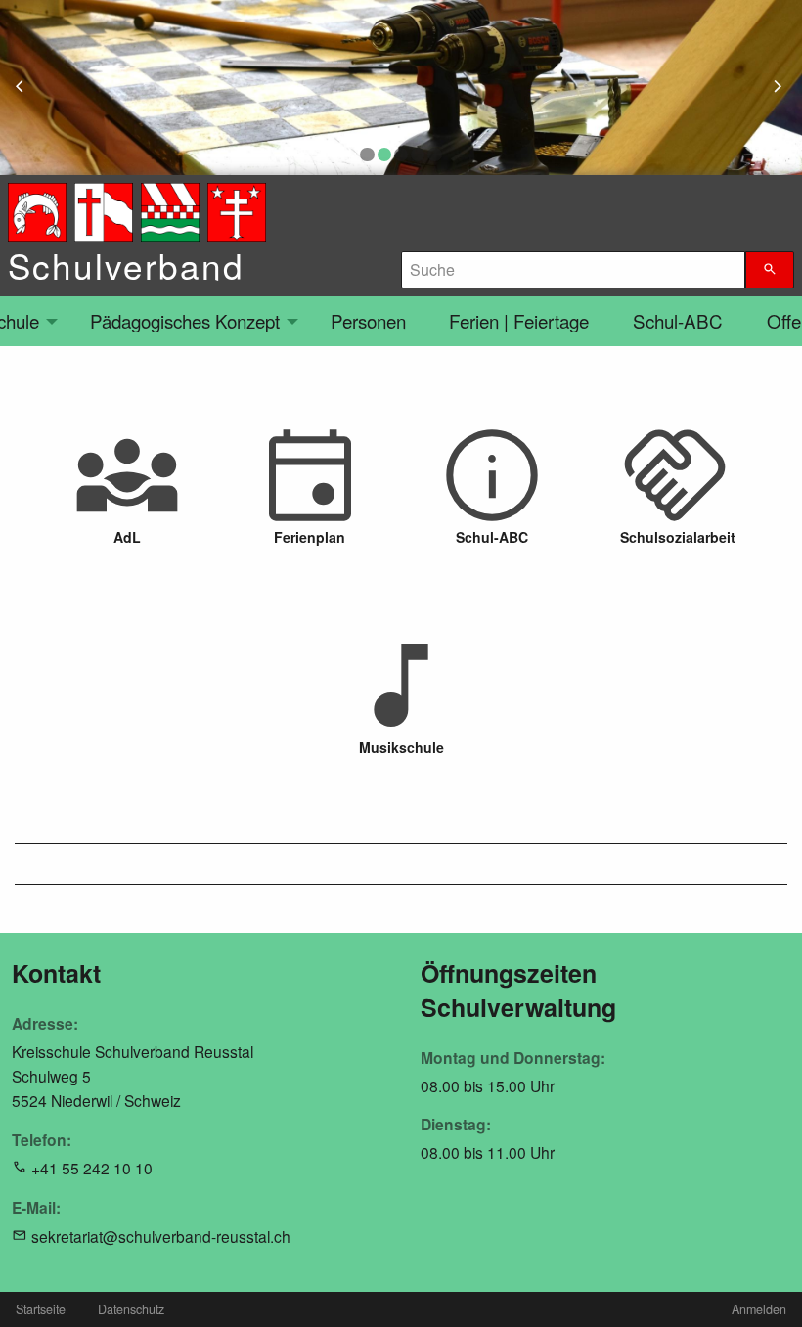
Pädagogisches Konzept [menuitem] (185, 320)
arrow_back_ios (31, 87)
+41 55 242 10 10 (92, 1167)
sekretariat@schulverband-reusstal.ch (160, 1236)
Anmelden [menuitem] (759, 1309)
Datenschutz (131, 1309)
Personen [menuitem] (368, 320)
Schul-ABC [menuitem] (678, 320)
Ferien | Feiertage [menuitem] (519, 320)
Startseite (41, 1309)
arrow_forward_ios (786, 87)
